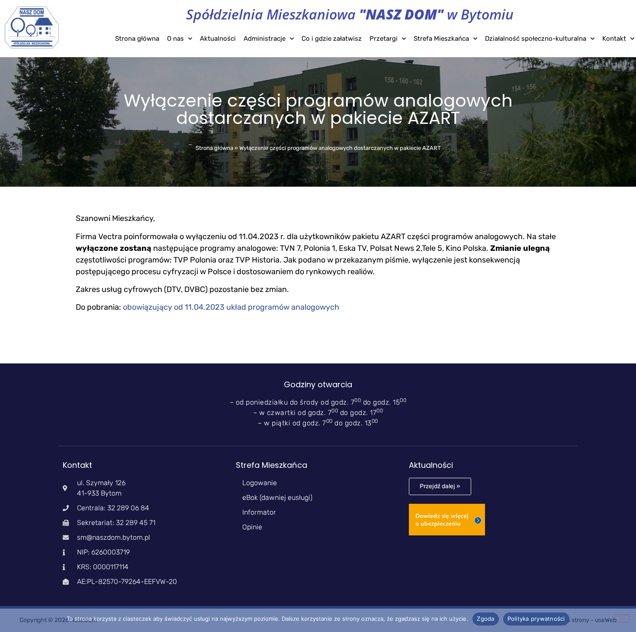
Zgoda (485, 618)
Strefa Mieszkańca (441, 38)
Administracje (265, 38)
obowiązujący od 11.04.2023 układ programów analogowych (231, 307)
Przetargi (383, 38)
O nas (175, 38)
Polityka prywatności (536, 618)
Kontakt (614, 38)
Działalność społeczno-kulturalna (535, 38)
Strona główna (137, 38)
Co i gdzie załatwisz (332, 38)
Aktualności (218, 38)
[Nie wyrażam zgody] (622, 618)
